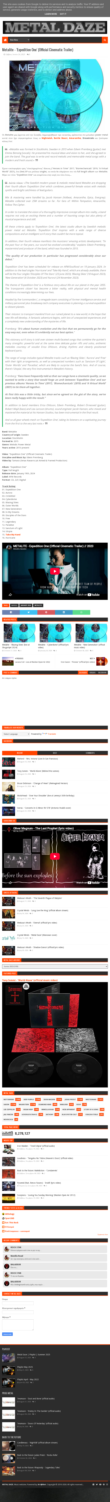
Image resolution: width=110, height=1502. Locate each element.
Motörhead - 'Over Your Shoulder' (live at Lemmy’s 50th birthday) (45, 795)
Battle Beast (60, 138)
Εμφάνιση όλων (103, 1234)
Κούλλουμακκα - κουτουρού (17, 1231)
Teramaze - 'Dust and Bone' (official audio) (36, 1398)
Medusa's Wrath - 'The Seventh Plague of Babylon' (39, 898)
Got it (63, 14)
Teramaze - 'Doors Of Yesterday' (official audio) (37, 1423)
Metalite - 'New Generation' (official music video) (89, 646)
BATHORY (49, 1114)
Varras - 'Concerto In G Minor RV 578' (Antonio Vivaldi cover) (44, 808)
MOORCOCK (8, 1119)
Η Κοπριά (9, 1227)
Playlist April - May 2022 (28, 1379)
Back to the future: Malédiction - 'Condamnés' (37, 1170)
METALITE (38, 605)
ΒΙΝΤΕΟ (14, 605)
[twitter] (96, 1484)
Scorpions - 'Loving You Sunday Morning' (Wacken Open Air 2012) (46, 1195)
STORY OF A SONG (91, 1109)
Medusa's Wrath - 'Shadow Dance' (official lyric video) (40, 947)
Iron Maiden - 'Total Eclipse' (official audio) (36, 1146)
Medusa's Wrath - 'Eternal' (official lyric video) (37, 923)
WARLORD (64, 1104)
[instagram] (107, 1484)
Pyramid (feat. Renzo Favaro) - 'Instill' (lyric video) (39, 1183)
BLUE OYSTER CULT (69, 1114)
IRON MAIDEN (49, 1099)
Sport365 (9, 1218)
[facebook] (93, 1484)
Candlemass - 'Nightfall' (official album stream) (37, 1443)
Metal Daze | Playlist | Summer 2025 (33, 1354)
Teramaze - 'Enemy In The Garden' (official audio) (39, 1411)
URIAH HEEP (28, 1109)
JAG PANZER (8, 1114)
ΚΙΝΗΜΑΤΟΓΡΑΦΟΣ (29, 1114)
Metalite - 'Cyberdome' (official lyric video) (53, 646)
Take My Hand (13, 534)
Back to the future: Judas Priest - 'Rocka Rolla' (37, 1455)
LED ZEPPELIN (9, 1109)
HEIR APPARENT (68, 1109)
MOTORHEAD (9, 1099)
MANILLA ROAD (48, 1109)
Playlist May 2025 (25, 1367)
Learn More (51, 14)
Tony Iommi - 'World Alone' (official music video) (30, 980)
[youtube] (100, 1484)
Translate (52, 734)
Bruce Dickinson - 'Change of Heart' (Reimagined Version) (42, 783)
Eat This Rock (11, 1222)
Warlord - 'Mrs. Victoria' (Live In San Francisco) (37, 759)
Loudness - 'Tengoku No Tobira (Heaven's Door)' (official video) (45, 1158)
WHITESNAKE (91, 1099)
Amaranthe (75, 138)
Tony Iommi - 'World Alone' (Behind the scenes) (38, 771)
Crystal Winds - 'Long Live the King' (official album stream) (42, 910)
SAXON (6, 1104)
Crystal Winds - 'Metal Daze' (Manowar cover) (37, 935)
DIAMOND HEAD (45, 1104)
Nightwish (47, 138)
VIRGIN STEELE (92, 1114)
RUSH (78, 1104)
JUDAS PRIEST (70, 1099)
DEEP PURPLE (29, 1099)
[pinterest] (103, 1484)
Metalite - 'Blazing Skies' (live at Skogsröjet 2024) (16, 646)
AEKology (9, 1214)
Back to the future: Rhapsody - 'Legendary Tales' (38, 1467)
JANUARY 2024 (26, 605)
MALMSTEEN (24, 1104)
